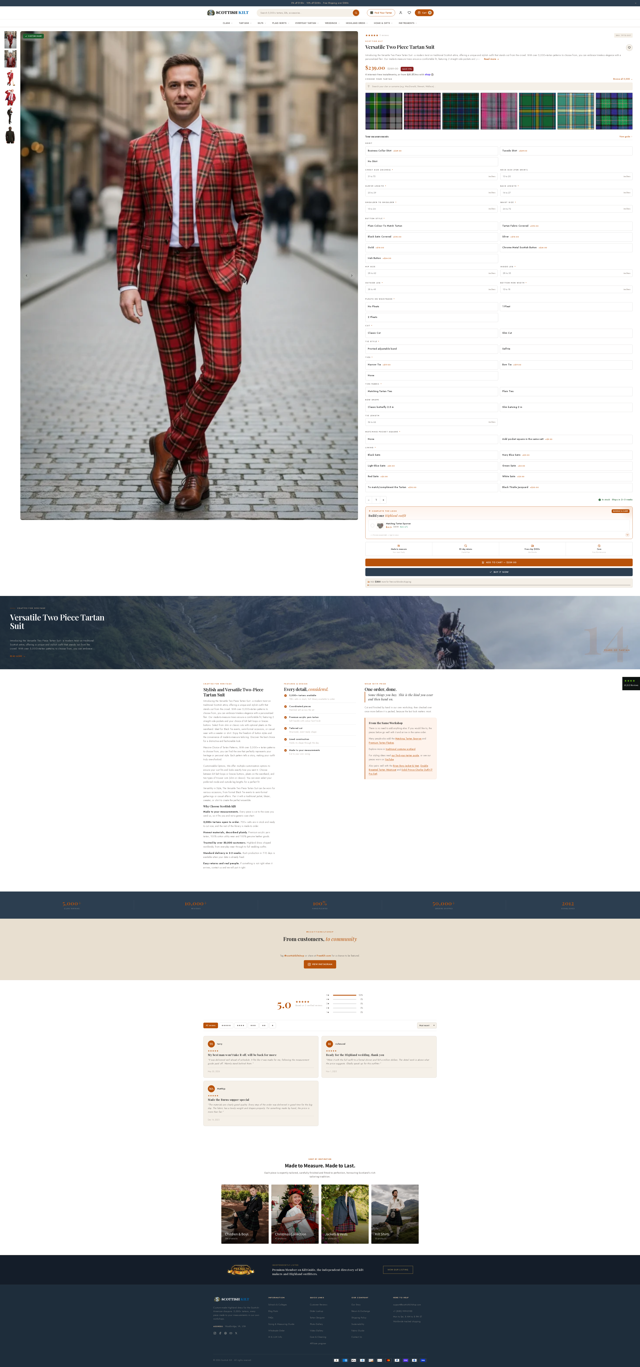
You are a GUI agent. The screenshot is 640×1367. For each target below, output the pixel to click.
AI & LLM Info (275, 1337)
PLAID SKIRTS (279, 23)
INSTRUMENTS (406, 23)
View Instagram (322, 964)
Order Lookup (316, 1311)
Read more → (491, 59)
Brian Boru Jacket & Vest (406, 765)
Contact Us (357, 1337)
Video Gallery (316, 1330)
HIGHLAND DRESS (355, 23)
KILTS (261, 23)
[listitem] (10, 39)
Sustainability (358, 1324)
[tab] (184, 516)
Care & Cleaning (318, 1337)
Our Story (356, 1304)
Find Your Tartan (383, 12)
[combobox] (499, 86)
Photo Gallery (316, 1324)
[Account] (401, 12)
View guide (625, 136)
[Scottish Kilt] (228, 13)
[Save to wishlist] (629, 47)
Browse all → (623, 79)
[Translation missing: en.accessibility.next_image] (351, 275)
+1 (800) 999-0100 (402, 1311)
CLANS (226, 23)
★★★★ (240, 1025)
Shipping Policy (359, 1317)
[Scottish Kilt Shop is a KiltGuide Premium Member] (240, 1270)
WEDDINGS (331, 23)
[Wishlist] (409, 12)
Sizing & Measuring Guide (281, 1324)
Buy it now (501, 572)
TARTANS (244, 23)
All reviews (211, 1025)
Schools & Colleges (277, 1304)
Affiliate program (318, 1343)
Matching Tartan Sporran (408, 738)
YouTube (389, 759)
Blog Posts (273, 1311)
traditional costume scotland (401, 749)
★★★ (253, 1025)
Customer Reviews (318, 1304)
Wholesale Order (276, 1330)
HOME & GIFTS (382, 23)
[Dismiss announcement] (636, 3)
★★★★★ (226, 1025)
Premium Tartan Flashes (381, 742)
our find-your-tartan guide (405, 755)
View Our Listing (398, 1269)
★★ (264, 1025)
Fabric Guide (358, 1330)
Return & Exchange (361, 1311)
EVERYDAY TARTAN (306, 23)
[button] (377, 35)
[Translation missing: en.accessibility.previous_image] (26, 275)
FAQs (270, 1317)
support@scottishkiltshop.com (407, 1304)
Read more (16, 656)
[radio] (383, 111)
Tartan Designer (317, 1317)
